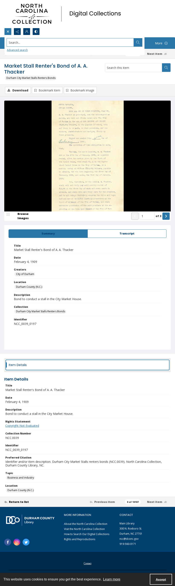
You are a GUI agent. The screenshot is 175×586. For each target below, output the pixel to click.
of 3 (158, 216)
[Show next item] (166, 216)
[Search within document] (166, 67)
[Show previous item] (135, 216)
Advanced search (17, 50)
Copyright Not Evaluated (22, 426)
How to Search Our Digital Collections (86, 534)
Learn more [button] (111, 579)
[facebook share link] (7, 542)
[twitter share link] (26, 542)
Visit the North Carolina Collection (84, 529)
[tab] (48, 234)
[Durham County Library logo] (30, 520)
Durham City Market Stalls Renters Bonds (30, 78)
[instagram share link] (16, 542)
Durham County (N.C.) (29, 287)
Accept (161, 579)
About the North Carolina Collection (85, 524)
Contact (87, 563)
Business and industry (20, 477)
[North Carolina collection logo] (68, 14)
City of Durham (25, 274)
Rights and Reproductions (79, 539)
